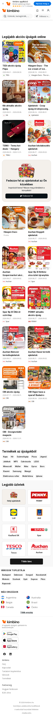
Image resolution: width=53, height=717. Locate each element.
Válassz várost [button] (44, 16)
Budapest (6, 575)
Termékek (6, 678)
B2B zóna (6, 692)
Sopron (34, 579)
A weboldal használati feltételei (26, 709)
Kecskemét (41, 575)
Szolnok (16, 579)
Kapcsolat (6, 667)
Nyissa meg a (42, 3)
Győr (25, 579)
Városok (5, 675)
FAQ (4, 664)
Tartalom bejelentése (11, 671)
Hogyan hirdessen (10, 689)
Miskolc (5, 579)
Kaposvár (6, 583)
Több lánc (26, 561)
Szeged (29, 575)
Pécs (43, 579)
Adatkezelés (26, 713)
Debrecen (18, 575)
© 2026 (26, 702)
